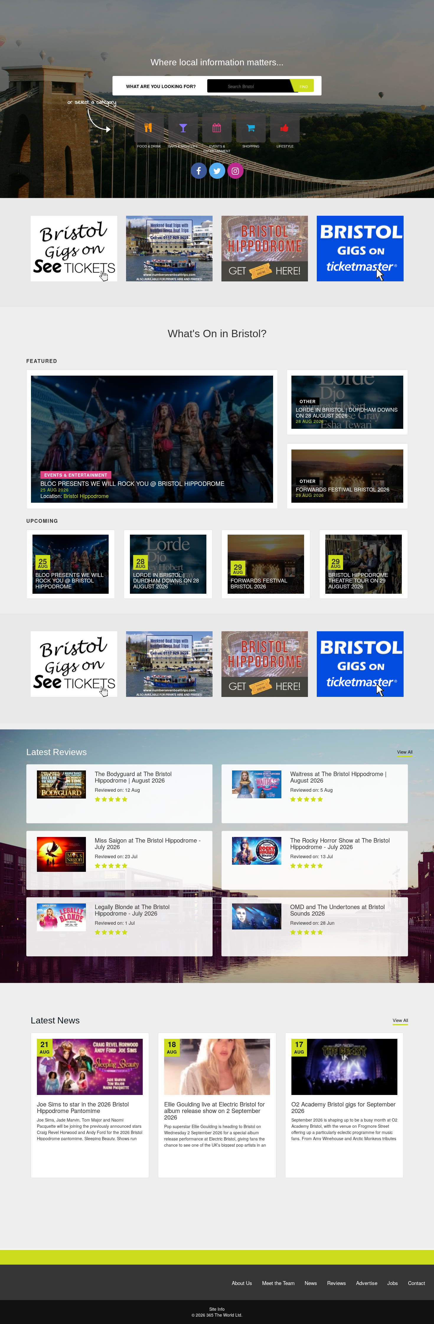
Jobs (392, 1282)
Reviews (336, 1282)
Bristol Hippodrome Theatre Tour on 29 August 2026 (358, 580)
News (311, 1282)
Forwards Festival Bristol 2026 (259, 583)
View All (404, 752)
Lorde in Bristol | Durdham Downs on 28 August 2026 (166, 580)
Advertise (366, 1282)
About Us (242, 1282)
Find (304, 86)
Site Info (217, 1309)
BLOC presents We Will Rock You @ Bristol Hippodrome (69, 580)
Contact (416, 1282)
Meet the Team (278, 1282)
